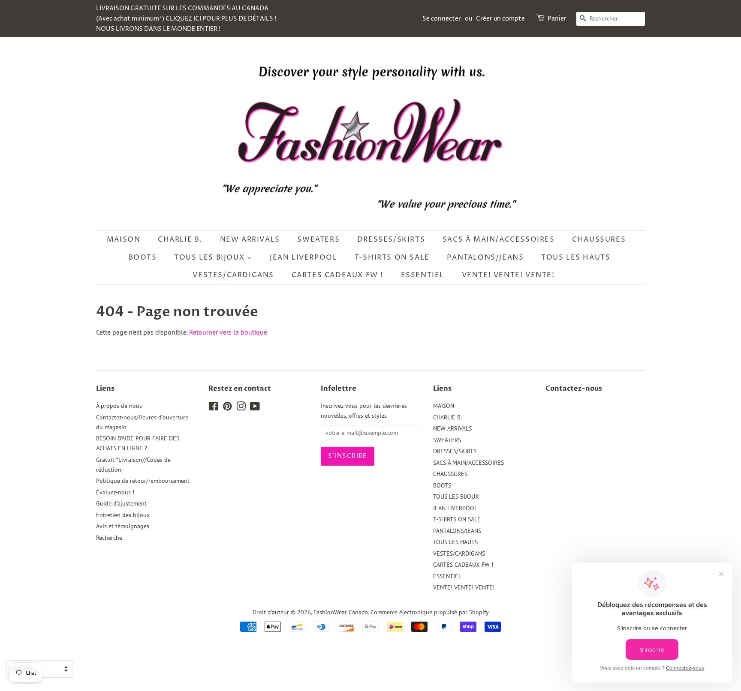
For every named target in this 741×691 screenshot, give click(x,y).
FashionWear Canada (340, 612)
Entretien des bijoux (123, 515)
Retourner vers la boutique (228, 332)
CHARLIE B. (180, 239)
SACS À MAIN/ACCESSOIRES (499, 239)
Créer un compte (500, 19)
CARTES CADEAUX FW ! (337, 275)
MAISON (124, 239)
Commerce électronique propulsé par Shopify (429, 612)
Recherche (109, 537)
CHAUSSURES (599, 239)
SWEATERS (318, 239)
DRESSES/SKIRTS (391, 239)
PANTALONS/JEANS (485, 257)
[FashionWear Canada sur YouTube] (255, 408)
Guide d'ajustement (121, 503)
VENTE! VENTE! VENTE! (508, 275)
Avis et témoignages (122, 526)
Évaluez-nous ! (115, 492)
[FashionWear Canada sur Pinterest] (227, 408)
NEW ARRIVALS (250, 239)
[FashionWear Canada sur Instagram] (241, 408)
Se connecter (441, 19)
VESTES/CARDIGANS (233, 275)
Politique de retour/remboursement (143, 481)
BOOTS (143, 257)
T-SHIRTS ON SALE (392, 257)
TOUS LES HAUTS (575, 257)
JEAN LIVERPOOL (303, 257)
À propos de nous (119, 406)
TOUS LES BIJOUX (210, 257)
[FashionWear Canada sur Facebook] (213, 408)
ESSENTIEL (422, 275)
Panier (557, 19)
